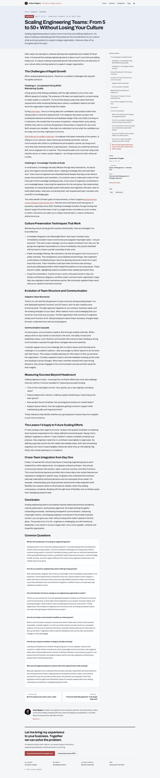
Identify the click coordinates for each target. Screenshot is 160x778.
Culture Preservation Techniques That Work (121, 73)
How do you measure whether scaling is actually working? (121, 140)
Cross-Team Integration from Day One (121, 103)
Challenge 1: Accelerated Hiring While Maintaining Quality (122, 62)
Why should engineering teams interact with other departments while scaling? (122, 147)
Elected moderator (87, 765)
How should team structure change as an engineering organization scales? (123, 128)
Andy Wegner (38, 710)
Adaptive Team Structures (120, 83)
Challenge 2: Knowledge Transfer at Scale (122, 67)
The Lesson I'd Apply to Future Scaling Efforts (121, 97)
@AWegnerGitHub (59, 765)
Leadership (29, 16)
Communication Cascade (120, 87)
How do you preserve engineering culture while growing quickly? (123, 121)
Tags (129, 3)
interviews (35, 111)
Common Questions (117, 111)
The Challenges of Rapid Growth (121, 57)
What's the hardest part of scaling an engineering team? (122, 115)
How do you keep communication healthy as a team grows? (123, 134)
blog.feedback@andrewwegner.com (40, 753)
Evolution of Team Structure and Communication (121, 79)
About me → (37, 719)
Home (27, 12)
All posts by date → (115, 182)
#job (111, 192)
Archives (112, 3)
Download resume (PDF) (67, 753)
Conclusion (114, 107)
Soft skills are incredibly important (39, 137)
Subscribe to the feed (116, 765)
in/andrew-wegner (31, 765)
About (104, 3)
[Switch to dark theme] (134, 3)
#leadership (119, 192)
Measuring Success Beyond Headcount (120, 91)
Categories (121, 3)
